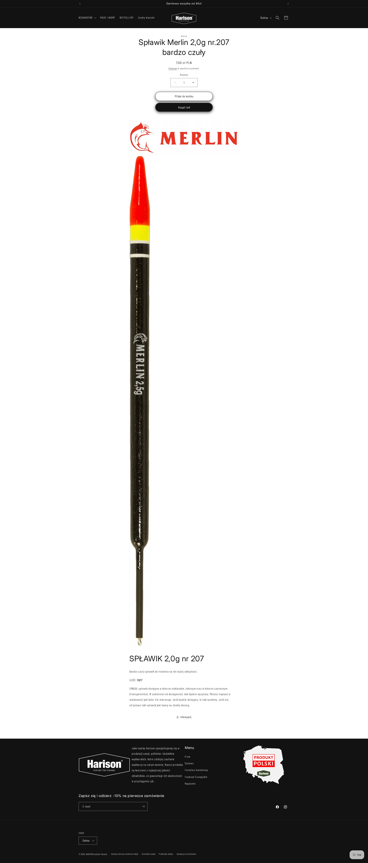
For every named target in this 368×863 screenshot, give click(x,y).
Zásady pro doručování (186, 854)
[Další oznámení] (288, 3)
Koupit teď (184, 107)
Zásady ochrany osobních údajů (124, 854)
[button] (87, 18)
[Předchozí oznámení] (80, 3)
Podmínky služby (166, 854)
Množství (184, 74)
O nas (187, 756)
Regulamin (190, 783)
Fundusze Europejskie (196, 776)
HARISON (89, 854)
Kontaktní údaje (148, 854)
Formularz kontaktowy (196, 770)
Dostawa (189, 763)
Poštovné (172, 68)
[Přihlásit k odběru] (143, 806)
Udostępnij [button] (185, 717)
